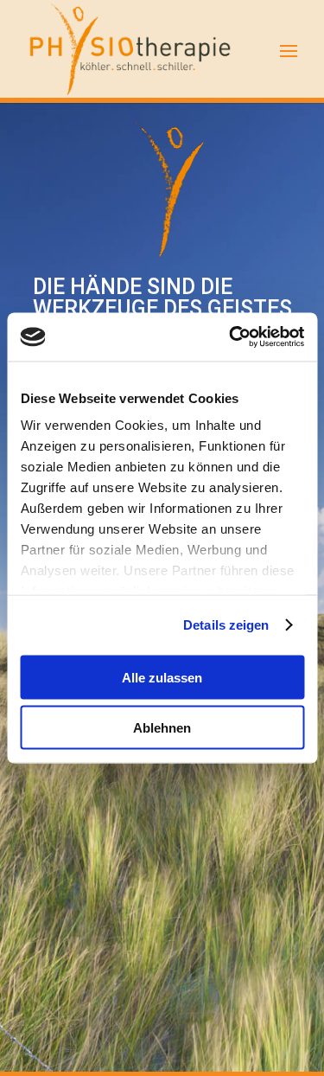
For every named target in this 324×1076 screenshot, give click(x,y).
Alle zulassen (162, 676)
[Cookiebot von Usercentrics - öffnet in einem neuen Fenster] (230, 337)
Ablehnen (162, 728)
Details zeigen (226, 625)
